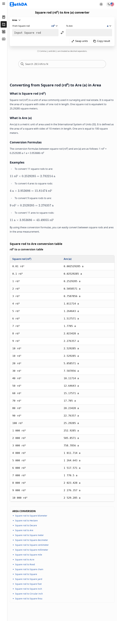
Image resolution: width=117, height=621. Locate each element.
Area (14, 20)
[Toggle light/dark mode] (101, 4)
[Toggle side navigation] (3, 3)
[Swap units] (62, 32)
